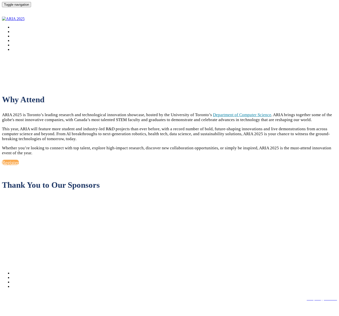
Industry (20, 45)
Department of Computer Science (242, 114)
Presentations (25, 36)
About (18, 27)
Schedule (21, 31)
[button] (10, 162)
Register (20, 49)
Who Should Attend (30, 40)
